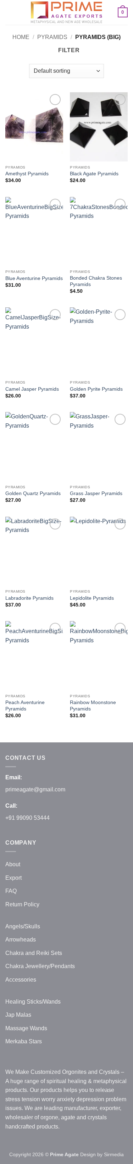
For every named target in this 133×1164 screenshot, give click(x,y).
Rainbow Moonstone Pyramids (93, 706)
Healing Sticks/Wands (33, 1002)
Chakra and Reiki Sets (33, 953)
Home (20, 37)
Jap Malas (18, 1015)
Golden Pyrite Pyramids (96, 389)
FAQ (11, 891)
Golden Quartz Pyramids (33, 493)
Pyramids (52, 37)
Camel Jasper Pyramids (32, 389)
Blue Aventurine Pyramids (34, 278)
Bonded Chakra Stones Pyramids (96, 281)
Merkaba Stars (23, 1041)
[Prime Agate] (66, 12)
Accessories (20, 980)
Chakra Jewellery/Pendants (40, 966)
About (12, 864)
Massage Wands (26, 1028)
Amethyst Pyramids (27, 173)
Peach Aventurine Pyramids (25, 706)
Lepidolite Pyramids (92, 598)
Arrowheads (20, 940)
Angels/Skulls (22, 926)
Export (13, 878)
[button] (9, 12)
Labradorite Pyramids (29, 598)
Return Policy (22, 904)
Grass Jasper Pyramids (96, 493)
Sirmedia (114, 1154)
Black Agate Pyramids (94, 173)
